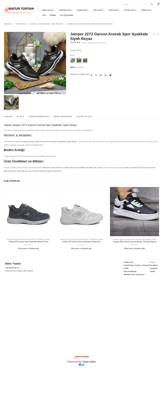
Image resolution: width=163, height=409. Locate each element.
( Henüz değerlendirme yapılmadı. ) (94, 43)
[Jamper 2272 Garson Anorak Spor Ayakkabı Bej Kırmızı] (73, 60)
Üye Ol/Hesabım (66, 15)
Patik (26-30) (113, 10)
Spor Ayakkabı (18, 239)
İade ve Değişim (130, 271)
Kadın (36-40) (82, 10)
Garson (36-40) (65, 10)
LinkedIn (101, 75)
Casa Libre (89, 361)
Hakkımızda (128, 262)
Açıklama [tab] (8, 116)
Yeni (44, 15)
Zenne (48, 239)
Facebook (91, 75)
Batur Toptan (13, 263)
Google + (106, 75)
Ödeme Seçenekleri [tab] (62, 116)
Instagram (154, 268)
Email (110, 75)
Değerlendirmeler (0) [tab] (39, 116)
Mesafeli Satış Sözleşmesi (134, 274)
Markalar (146, 10)
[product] (28, 211)
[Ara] (151, 4)
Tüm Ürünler (40, 239)
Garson (9, 239)
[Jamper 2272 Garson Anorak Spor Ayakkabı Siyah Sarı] (85, 60)
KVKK (126, 268)
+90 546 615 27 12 (12, 268)
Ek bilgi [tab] (20, 116)
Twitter (96, 75)
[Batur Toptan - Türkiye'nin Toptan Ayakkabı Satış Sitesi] (19, 10)
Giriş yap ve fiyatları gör (79, 74)
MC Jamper (80, 67)
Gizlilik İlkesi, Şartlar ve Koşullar (137, 265)
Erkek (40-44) (47, 10)
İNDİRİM (53, 15)
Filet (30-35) (98, 10)
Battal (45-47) (130, 10)
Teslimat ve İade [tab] (84, 116)
